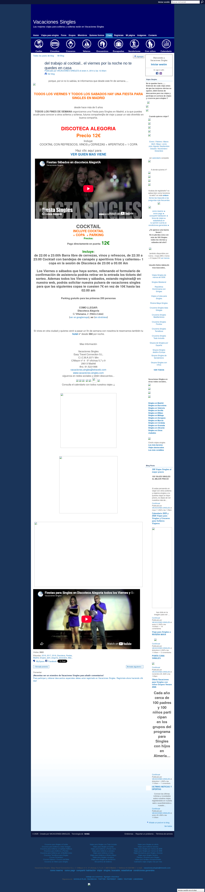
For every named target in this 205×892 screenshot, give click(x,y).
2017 (49, 655)
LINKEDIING (138, 879)
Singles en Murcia (155, 420)
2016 (44, 655)
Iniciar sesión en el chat (187, 890)
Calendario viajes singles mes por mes (148, 861)
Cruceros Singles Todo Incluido (159, 336)
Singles (43, 657)
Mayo (158, 144)
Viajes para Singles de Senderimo (103, 859)
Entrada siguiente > (134, 667)
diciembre (63, 657)
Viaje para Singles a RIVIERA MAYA (161, 633)
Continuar (156, 503)
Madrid (36, 657)
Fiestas (69, 655)
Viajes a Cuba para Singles (159, 297)
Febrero (159, 141)
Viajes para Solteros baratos (148, 846)
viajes (99, 870)
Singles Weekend (159, 282)
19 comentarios (157, 627)
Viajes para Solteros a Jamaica (103, 851)
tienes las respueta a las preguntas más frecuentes (159, 198)
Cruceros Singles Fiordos (159, 322)
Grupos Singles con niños (159, 363)
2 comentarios (166, 652)
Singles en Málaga (156, 415)
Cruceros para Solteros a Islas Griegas (56, 846)
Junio (164, 144)
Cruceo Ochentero (56, 857)
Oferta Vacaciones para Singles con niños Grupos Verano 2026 (162, 683)
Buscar (202, 2)
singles (107, 870)
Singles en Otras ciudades (155, 431)
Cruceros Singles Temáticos (159, 329)
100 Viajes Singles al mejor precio (161, 470)
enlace (166, 195)
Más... (70, 657)
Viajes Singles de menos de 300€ (159, 276)
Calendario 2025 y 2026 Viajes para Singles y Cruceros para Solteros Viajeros (161, 518)
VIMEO (120, 879)
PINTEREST (111, 879)
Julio (150, 146)
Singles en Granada (156, 425)
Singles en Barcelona (157, 405)
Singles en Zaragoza (157, 418)
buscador (116, 870)
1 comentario (165, 783)
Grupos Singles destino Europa (159, 351)
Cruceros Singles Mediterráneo (159, 315)
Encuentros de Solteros (103, 861)
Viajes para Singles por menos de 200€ (148, 848)
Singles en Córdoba (156, 422)
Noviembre (162, 148)
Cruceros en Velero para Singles (56, 861)
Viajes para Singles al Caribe (103, 846)
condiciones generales (159, 225)
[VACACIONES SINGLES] (38, 69)
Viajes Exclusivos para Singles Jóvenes (148, 853)
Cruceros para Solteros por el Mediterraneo (56, 853)
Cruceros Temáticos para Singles (56, 855)
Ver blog (51, 73)
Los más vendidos (156, 450)
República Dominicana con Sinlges (159, 289)
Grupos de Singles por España (159, 343)
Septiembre (164, 146)
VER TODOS (159, 369)
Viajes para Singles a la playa (103, 857)
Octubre (153, 148)
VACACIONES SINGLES (68, 70)
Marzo (166, 141)
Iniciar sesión (164, 2)
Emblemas (129, 833)
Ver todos (168, 826)
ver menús (165, 258)
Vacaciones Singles (54, 22)
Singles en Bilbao (155, 413)
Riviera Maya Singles (159, 303)
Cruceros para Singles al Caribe (56, 844)
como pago (159, 213)
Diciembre (159, 150)
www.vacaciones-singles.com (88, 372)
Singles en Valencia (156, 408)
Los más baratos (155, 445)
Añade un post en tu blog (159, 822)
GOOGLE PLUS (80, 879)
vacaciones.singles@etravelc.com (88, 369)
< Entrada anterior (41, 667)
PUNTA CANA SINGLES (158, 657)
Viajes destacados (156, 447)
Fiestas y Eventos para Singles (148, 857)
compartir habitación (158, 215)
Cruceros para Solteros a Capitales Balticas (56, 848)
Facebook (52, 661)
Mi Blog (60, 55)
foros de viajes (159, 218)
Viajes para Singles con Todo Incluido (103, 844)
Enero (151, 141)
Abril (153, 144)
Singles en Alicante (156, 427)
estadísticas (159, 220)
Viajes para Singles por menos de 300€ (148, 851)
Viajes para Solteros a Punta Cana (103, 848)
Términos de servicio (164, 833)
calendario (156, 158)
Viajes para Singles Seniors (148, 855)
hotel (75, 334)
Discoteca (61, 655)
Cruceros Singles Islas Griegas (159, 308)
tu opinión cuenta (159, 222)
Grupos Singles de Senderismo (159, 356)
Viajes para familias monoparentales (148, 859)
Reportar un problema (145, 833)
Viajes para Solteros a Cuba (103, 853)
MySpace (40, 661)
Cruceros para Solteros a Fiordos (56, 851)
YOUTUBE (128, 879)
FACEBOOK (92, 879)
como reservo (159, 211)
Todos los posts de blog (43, 55)
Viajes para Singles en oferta (148, 844)
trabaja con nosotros (94, 876)
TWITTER (102, 879)
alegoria (54, 657)
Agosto (156, 146)
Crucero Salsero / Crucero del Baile (56, 859)
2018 (54, 655)
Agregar (140, 56)
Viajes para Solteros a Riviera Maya (103, 855)
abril (48, 657)
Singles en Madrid (155, 403)
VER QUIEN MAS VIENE (88, 154)
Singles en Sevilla (155, 410)
